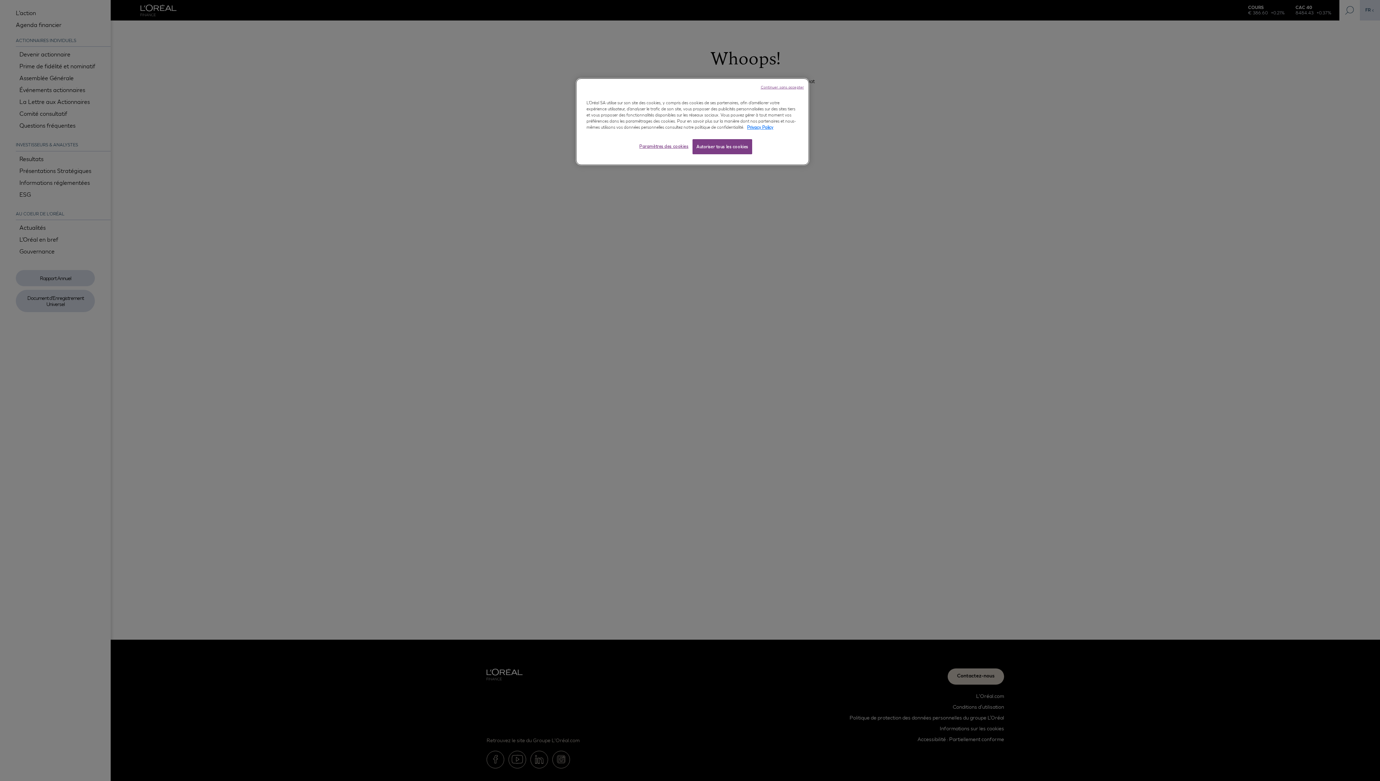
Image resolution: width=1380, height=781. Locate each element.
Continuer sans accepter (782, 87)
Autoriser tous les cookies (722, 147)
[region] (692, 121)
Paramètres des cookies (664, 146)
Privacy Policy (760, 127)
